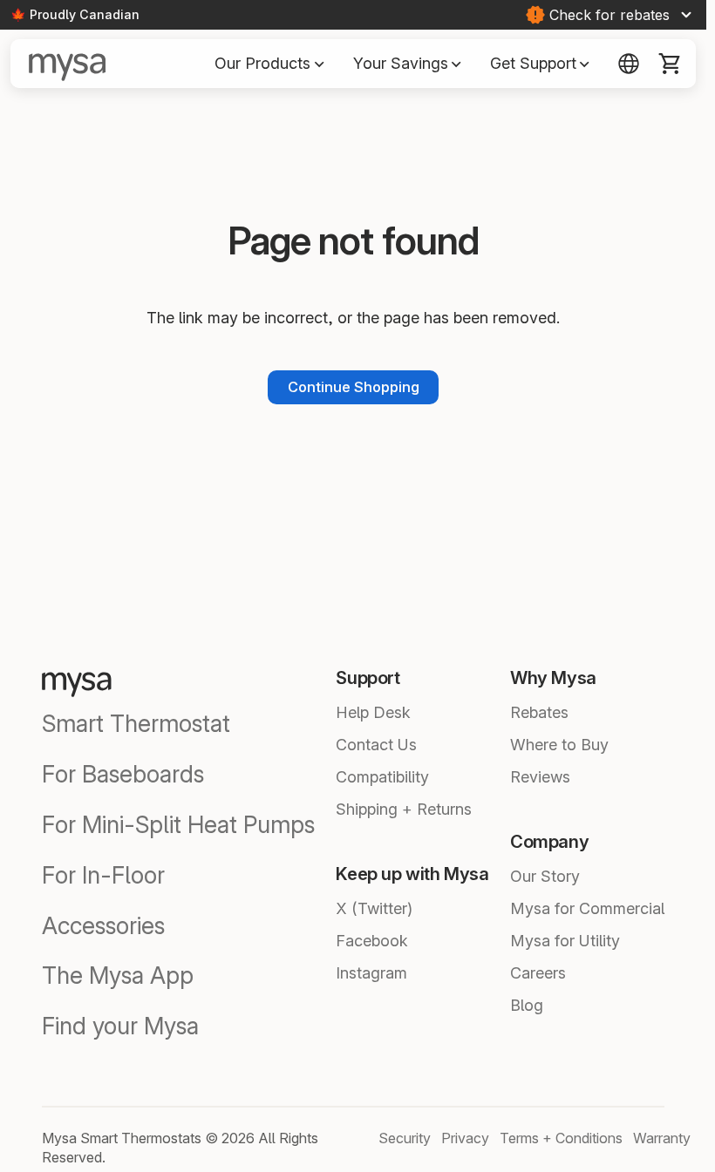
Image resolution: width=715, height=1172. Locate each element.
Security (404, 1138)
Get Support (540, 62)
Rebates (539, 712)
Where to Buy (559, 744)
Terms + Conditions (561, 1138)
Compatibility (382, 777)
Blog (526, 1005)
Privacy (465, 1138)
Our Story (545, 876)
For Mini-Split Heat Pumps (178, 824)
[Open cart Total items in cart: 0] (670, 63)
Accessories (103, 925)
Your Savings (407, 62)
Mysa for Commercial (587, 908)
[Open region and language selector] (628, 63)
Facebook (372, 941)
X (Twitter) (374, 908)
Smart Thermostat (136, 723)
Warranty (662, 1138)
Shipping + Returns (404, 809)
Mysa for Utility (565, 941)
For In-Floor (103, 875)
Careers (538, 973)
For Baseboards (123, 774)
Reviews (540, 777)
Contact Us (376, 744)
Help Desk (373, 712)
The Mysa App (118, 975)
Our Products (269, 62)
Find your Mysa (120, 1026)
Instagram (371, 973)
